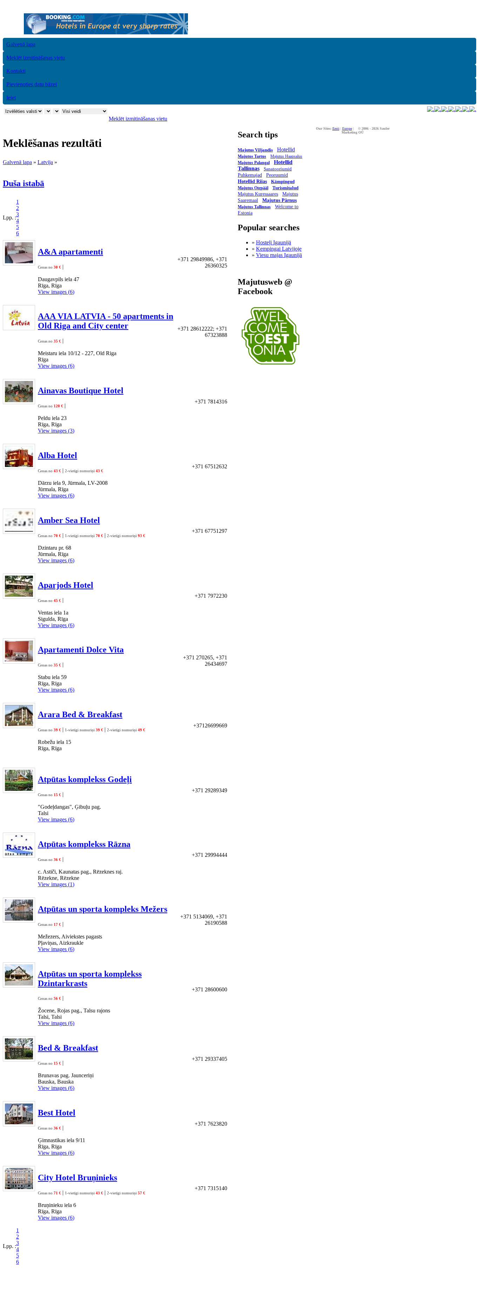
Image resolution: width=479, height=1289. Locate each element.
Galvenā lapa (20, 44)
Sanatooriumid (278, 168)
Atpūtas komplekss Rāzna (84, 844)
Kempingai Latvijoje (279, 249)
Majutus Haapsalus (286, 156)
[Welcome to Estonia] (270, 366)
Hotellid (286, 149)
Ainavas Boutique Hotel (80, 390)
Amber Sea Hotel (69, 520)
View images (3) (56, 431)
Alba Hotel (57, 455)
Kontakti (16, 71)
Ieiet (11, 98)
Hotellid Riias (252, 181)
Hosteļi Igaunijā (273, 242)
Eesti (335, 128)
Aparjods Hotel (65, 585)
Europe (347, 128)
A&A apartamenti (70, 251)
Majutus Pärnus (279, 200)
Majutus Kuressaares (258, 194)
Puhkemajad (250, 175)
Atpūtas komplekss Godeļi (85, 779)
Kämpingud (283, 181)
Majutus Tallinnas (254, 206)
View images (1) (56, 884)
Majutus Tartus (252, 156)
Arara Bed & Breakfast (80, 714)
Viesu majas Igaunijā (279, 255)
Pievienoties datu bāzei (31, 84)
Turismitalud (285, 187)
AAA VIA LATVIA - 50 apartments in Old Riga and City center (105, 321)
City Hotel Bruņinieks (77, 1177)
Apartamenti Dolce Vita (81, 649)
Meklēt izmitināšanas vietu (35, 58)
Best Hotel (56, 1112)
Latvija (45, 162)
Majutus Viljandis (255, 149)
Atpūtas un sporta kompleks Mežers (102, 909)
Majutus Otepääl (253, 187)
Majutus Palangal (254, 162)
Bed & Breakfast (68, 1047)
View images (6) (56, 292)
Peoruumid (277, 175)
